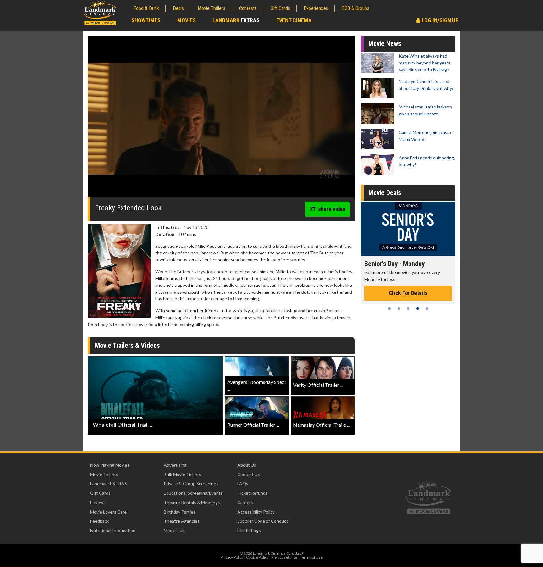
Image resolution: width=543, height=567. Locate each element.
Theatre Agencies (182, 521)
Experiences (316, 8)
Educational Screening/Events (193, 493)
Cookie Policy (257, 557)
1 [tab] (389, 308)
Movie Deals (384, 193)
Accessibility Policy (256, 511)
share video (331, 209)
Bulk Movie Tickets (182, 474)
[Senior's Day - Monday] (408, 229)
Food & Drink (146, 8)
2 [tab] (399, 308)
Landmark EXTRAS (108, 483)
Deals (178, 8)
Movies (186, 20)
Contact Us (248, 474)
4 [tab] (417, 308)
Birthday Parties (179, 511)
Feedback (99, 521)
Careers (245, 502)
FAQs (242, 483)
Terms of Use (311, 557)
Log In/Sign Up (439, 20)
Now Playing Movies (109, 465)
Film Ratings (249, 530)
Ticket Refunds (252, 493)
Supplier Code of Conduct (262, 521)
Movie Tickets (104, 474)
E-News (98, 502)
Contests (248, 8)
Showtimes (146, 20)
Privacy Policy (232, 557)
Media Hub (174, 530)
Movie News (384, 43)
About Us (246, 465)
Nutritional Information (112, 530)
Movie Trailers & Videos (127, 345)
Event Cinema (294, 20)
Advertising (175, 465)
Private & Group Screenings (191, 483)
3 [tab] (408, 308)
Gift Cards (280, 8)
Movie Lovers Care (108, 511)
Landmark (236, 20)
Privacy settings (284, 557)
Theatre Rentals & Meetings (192, 502)
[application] (221, 118)
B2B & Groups (355, 8)
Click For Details (408, 293)
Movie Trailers (211, 8)
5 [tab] (427, 308)
